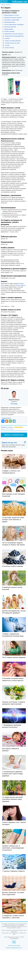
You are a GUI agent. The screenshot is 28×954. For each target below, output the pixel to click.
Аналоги (7, 38)
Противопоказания (9, 22)
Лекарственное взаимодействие (14, 36)
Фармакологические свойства (12, 17)
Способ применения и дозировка (13, 24)
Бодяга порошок (20, 285)
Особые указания (9, 31)
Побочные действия (10, 27)
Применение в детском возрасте (13, 34)
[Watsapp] (10, 421)
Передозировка (8, 29)
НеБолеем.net (19, 1)
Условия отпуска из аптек (12, 43)
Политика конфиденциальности (14, 947)
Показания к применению (11, 20)
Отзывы (7, 45)
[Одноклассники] (6, 421)
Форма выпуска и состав (11, 15)
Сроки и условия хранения (12, 41)
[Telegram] (14, 421)
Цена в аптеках (9, 47)
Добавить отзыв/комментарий (14, 435)
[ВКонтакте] (2, 421)
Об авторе (14, 404)
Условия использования (14, 945)
